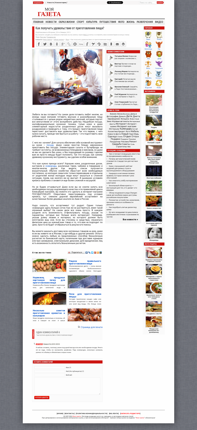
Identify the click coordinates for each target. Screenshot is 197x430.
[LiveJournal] (69, 44)
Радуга (154, 127)
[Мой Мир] (100, 252)
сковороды (51, 166)
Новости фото (114, 134)
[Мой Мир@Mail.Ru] (75, 44)
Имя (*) (68, 367)
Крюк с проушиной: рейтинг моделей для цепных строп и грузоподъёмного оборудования (120, 168)
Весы (148, 68)
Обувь (136, 134)
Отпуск (135, 136)
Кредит (121, 131)
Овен (148, 39)
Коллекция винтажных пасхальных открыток (154, 109)
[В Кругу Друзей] (99, 44)
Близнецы (148, 49)
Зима (109, 121)
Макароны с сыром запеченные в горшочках (154, 278)
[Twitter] (45, 44)
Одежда (112, 136)
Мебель (135, 131)
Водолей (148, 87)
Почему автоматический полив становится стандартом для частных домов (122, 161)
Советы (126, 144)
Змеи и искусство (154, 208)
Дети (129, 116)
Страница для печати (92, 327)
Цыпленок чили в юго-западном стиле (154, 296)
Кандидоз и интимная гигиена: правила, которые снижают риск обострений (121, 175)
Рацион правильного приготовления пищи (85, 262)
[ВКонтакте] (51, 44)
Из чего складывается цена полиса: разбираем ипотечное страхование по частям (123, 214)
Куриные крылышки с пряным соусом (154, 260)
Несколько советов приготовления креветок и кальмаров (49, 313)
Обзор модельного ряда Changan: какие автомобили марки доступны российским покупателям (122, 195)
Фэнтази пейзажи (153, 178)
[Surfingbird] (93, 44)
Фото (121, 21)
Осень (120, 136)
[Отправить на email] (117, 44)
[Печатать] (123, 44)
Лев (148, 58)
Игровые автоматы (120, 121)
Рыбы (159, 87)
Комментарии (60, 2)
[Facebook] (39, 44)
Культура (91, 21)
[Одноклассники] (57, 44)
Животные (134, 119)
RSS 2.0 (86, 35)
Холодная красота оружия (154, 224)
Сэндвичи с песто (154, 314)
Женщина (124, 119)
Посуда (43, 37)
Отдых (127, 136)
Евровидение (114, 119)
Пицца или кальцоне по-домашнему (153, 330)
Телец (159, 39)
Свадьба (116, 144)
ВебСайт (69, 375)
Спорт (80, 21)
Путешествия (107, 21)
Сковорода (51, 37)
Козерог (159, 78)
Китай (135, 129)
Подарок (124, 139)
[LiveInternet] (81, 44)
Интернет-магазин (126, 126)
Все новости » (130, 219)
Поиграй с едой (153, 142)
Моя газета (77, 416)
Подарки (115, 139)
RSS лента (113, 413)
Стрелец (148, 78)
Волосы (126, 114)
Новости (50, 2)
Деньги (122, 116)
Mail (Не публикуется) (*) (75, 371)
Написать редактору (130, 413)
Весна (120, 114)
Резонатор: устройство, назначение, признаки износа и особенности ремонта (123, 202)
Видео (159, 21)
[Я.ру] (87, 44)
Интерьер (114, 129)
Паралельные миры (154, 193)
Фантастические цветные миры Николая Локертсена (154, 160)
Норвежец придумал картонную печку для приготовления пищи (49, 280)
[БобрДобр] (105, 44)
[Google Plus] (95, 252)
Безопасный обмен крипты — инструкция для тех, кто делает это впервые (122, 188)
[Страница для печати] (78, 327)
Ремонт (133, 141)
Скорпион (159, 68)
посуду (50, 145)
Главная (38, 21)
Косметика (113, 131)
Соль (132, 144)
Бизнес (113, 114)
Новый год (127, 134)
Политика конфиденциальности (91, 413)
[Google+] (63, 44)
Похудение (115, 141)
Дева (159, 58)
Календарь (126, 128)
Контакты (69, 413)
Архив (60, 413)
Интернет (121, 123)
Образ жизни (67, 21)
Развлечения (145, 21)
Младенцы (153, 240)
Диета (136, 116)
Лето (128, 131)
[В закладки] (111, 44)
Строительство (123, 146)
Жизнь (131, 21)
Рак (159, 49)
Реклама (125, 142)
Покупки (132, 139)
